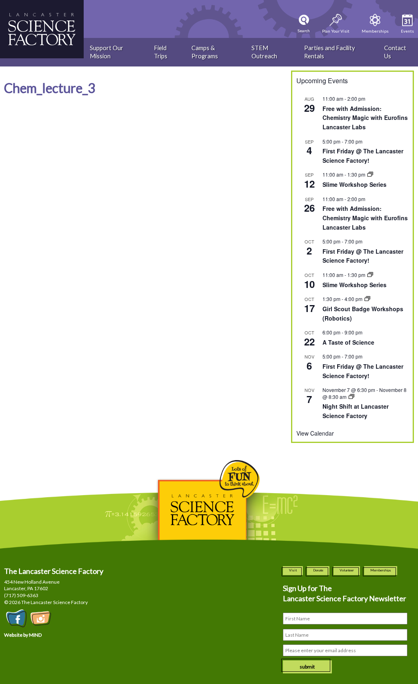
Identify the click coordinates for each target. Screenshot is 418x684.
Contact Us (395, 52)
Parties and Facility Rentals (329, 52)
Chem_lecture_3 (50, 88)
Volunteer (347, 570)
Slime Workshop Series (354, 184)
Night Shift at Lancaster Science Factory (355, 411)
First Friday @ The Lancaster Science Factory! (362, 256)
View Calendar (315, 433)
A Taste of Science (348, 342)
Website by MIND (23, 635)
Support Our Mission (106, 52)
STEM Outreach (264, 52)
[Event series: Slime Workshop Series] (370, 174)
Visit (293, 570)
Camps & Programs (204, 52)
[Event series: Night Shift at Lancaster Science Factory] (351, 396)
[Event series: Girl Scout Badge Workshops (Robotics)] (367, 298)
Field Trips (160, 52)
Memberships (380, 570)
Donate (318, 570)
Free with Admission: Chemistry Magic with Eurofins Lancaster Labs (365, 117)
